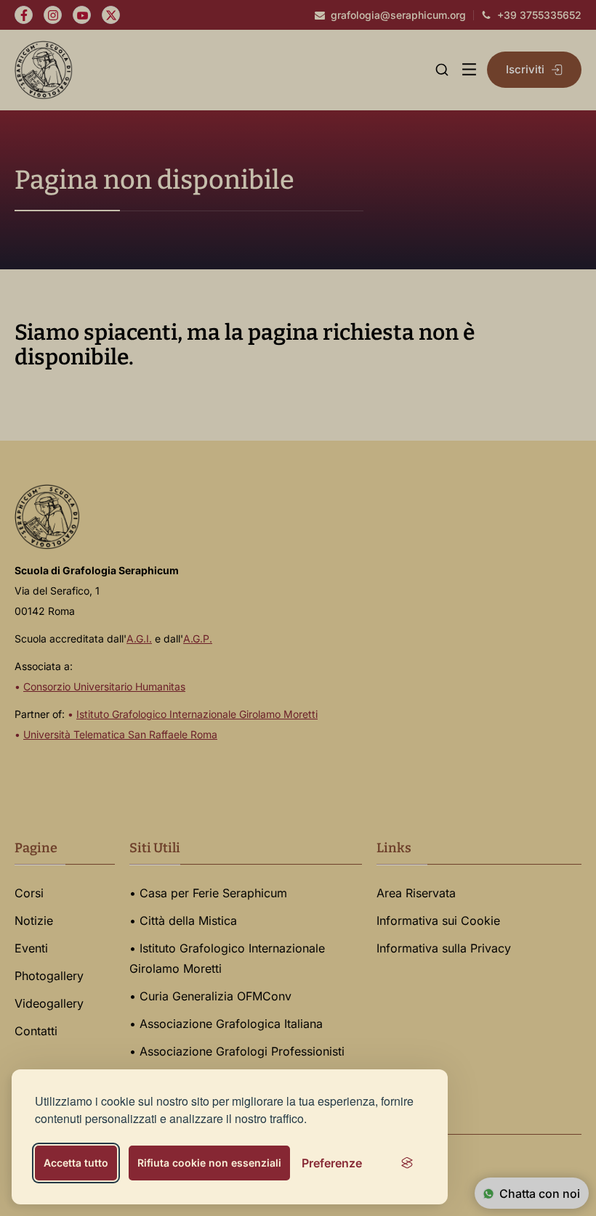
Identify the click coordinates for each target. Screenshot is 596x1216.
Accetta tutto (76, 1162)
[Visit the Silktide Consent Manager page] (407, 1163)
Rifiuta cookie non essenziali (209, 1162)
